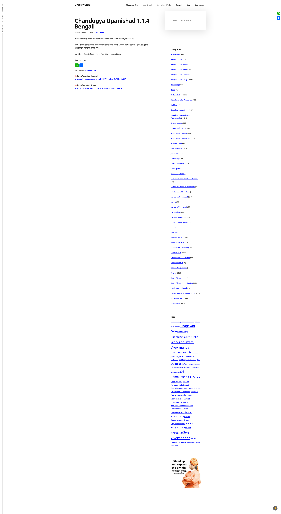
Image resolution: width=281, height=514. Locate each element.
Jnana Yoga (175, 153)
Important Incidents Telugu (182, 138)
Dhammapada (176, 123)
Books (173, 90)
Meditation (174, 360)
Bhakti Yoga (175, 85)
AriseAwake (175, 54)
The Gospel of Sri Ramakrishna (183, 293)
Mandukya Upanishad (179, 197)
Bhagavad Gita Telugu (179, 79)
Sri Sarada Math (177, 263)
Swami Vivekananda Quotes (182, 283)
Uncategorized (90, 70)
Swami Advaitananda (192, 388)
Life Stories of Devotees (180, 192)
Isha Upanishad (177, 148)
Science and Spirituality (180, 247)
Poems (182, 359)
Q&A (198, 360)
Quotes (174, 227)
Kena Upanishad (177, 168)
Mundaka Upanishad (179, 207)
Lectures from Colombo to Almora (184, 179)
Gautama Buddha (181, 352)
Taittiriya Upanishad (179, 288)
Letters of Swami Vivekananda (183, 187)
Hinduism (195, 353)
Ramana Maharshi (178, 237)
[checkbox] (275, 508)
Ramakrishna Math (194, 364)
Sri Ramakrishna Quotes (180, 258)
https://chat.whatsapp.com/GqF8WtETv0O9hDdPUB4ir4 (98, 88)
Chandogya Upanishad (179, 110)
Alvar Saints (175, 326)
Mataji (192, 356)
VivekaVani (83, 5)
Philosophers (176, 212)
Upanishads (175, 303)
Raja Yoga (174, 232)
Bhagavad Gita (176, 59)
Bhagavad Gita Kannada (180, 74)
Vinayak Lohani (186, 442)
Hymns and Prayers (178, 128)
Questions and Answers (180, 222)
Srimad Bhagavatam (179, 268)
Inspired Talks (176, 143)
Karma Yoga (175, 158)
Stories (173, 273)
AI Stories (197, 322)
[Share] (278, 18)
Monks (173, 202)
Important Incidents (179, 133)
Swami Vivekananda (178, 278)
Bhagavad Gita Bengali (179, 64)
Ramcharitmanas (177, 242)
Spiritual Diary (176, 253)
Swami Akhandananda (180, 391)
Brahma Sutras (176, 95)
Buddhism (174, 105)
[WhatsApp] (278, 13)
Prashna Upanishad (178, 217)
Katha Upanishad (177, 163)
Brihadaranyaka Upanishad (181, 100)
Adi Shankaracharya (188, 322)
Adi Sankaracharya (176, 322)
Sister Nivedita (188, 367)
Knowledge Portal (178, 174)
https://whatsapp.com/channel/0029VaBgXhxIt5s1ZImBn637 (100, 79)
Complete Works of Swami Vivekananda (184, 342)
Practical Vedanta (191, 360)
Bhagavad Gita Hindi (179, 69)
